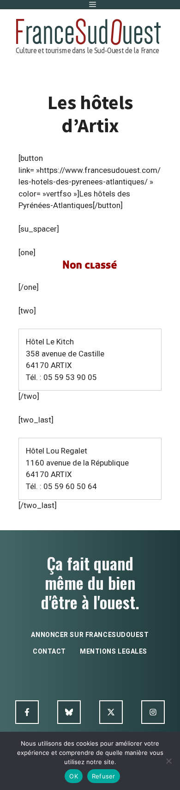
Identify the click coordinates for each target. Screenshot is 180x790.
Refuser (103, 776)
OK (73, 776)
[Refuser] (168, 761)
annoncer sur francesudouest (90, 634)
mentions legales (113, 651)
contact (49, 651)
